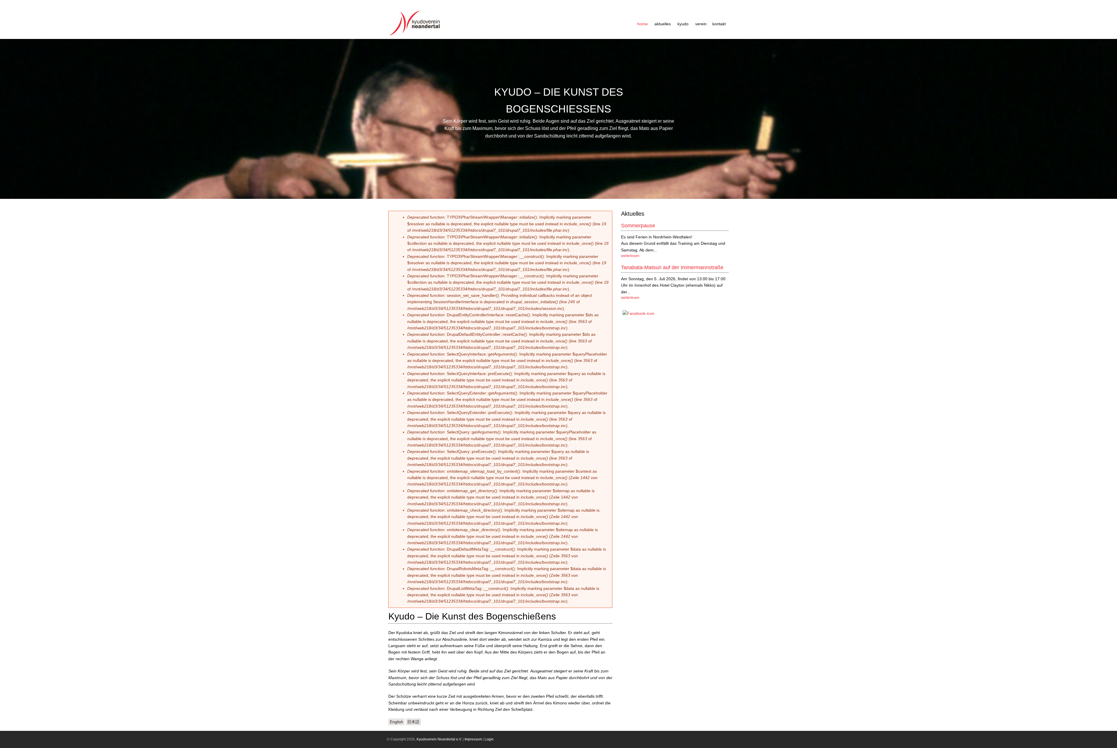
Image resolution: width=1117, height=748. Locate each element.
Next (1109, 118)
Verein (701, 24)
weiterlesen (630, 256)
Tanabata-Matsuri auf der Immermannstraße (672, 267)
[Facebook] (638, 313)
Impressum (473, 739)
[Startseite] (416, 35)
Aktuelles (662, 24)
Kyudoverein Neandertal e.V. (439, 739)
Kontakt (719, 24)
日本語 (413, 722)
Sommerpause (638, 225)
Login (489, 739)
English (396, 722)
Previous (7, 118)
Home (642, 24)
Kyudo (683, 24)
